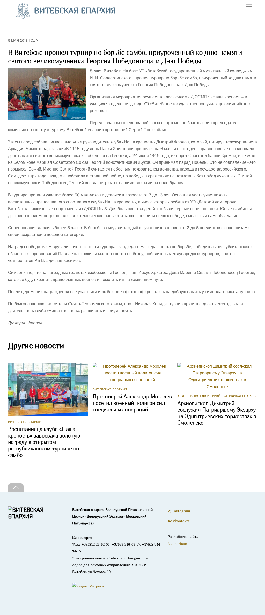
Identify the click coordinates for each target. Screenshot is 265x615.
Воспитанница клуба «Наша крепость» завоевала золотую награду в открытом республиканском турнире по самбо (44, 442)
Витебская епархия (25, 422)
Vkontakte (181, 520)
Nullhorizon (177, 543)
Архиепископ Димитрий (198, 396)
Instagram (180, 511)
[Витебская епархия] (36, 516)
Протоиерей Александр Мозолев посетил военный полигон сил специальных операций (132, 403)
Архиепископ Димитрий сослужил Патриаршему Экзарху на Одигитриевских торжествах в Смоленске (216, 413)
